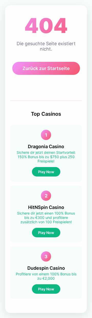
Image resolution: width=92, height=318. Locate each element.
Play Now (46, 172)
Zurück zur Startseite (46, 68)
